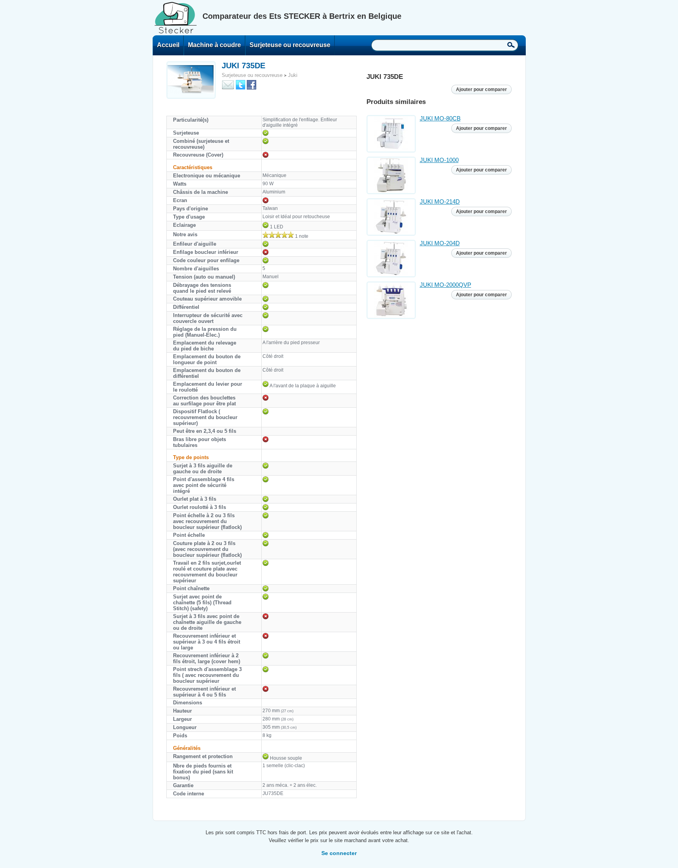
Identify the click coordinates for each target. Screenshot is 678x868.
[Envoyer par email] (228, 84)
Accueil (168, 45)
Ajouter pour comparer (481, 89)
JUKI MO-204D (440, 243)
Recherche (511, 45)
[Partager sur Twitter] (240, 84)
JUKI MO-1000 (439, 160)
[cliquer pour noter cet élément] (278, 235)
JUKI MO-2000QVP (445, 284)
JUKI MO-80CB (440, 118)
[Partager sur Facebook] (251, 84)
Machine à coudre (214, 45)
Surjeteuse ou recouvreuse (290, 45)
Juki (292, 75)
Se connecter (339, 853)
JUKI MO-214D (440, 201)
